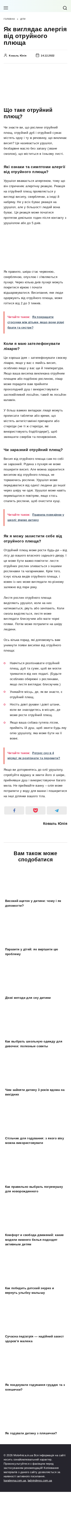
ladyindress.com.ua (40, 1480)
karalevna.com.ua (15, 1480)
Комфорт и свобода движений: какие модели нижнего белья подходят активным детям (34, 1239)
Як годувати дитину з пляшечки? (31, 1433)
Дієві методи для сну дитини (28, 998)
